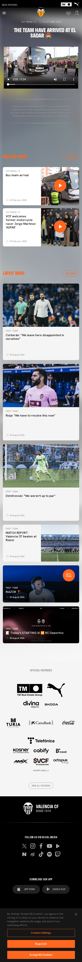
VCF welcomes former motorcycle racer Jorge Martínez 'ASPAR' (21, 221)
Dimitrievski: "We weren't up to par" (30, 496)
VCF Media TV (28, 21)
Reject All (41, 944)
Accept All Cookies (41, 954)
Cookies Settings (41, 932)
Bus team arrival (17, 175)
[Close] (76, 914)
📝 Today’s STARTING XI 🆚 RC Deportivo (35, 633)
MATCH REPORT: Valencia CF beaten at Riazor (21, 536)
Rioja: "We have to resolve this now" (30, 415)
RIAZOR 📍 (13, 592)
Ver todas (71, 157)
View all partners (41, 785)
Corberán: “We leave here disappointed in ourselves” (35, 337)
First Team (12, 330)
